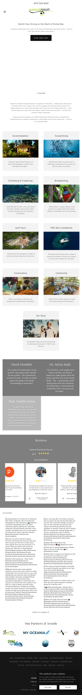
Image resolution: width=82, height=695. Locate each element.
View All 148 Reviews (41, 460)
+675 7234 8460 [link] (41, 3)
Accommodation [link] (20, 658)
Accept (68, 687)
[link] (41, 11)
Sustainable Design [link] (66, 661)
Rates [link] (36, 658)
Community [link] (54, 661)
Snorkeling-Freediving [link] (57, 658)
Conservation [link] (45, 661)
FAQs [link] (45, 665)
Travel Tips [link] (51, 665)
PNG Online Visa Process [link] (34, 665)
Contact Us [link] (60, 665)
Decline (48, 687)
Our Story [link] (21, 665)
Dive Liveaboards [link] (25, 661)
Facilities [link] (30, 658)
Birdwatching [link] (14, 661)
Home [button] (11, 658)
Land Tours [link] (68, 658)
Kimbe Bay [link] (35, 661)
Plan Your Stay (41, 38)
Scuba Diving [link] (44, 658)
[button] (8, 12)
